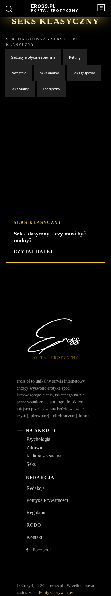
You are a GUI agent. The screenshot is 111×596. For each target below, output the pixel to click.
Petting (74, 57)
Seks (57, 39)
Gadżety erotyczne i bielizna (33, 57)
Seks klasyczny (38, 223)
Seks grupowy (84, 73)
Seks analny (49, 73)
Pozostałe (18, 73)
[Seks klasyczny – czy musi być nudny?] (55, 183)
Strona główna (26, 39)
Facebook (42, 549)
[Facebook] (27, 550)
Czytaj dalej (33, 252)
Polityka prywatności (57, 592)
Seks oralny (20, 88)
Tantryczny (51, 88)
